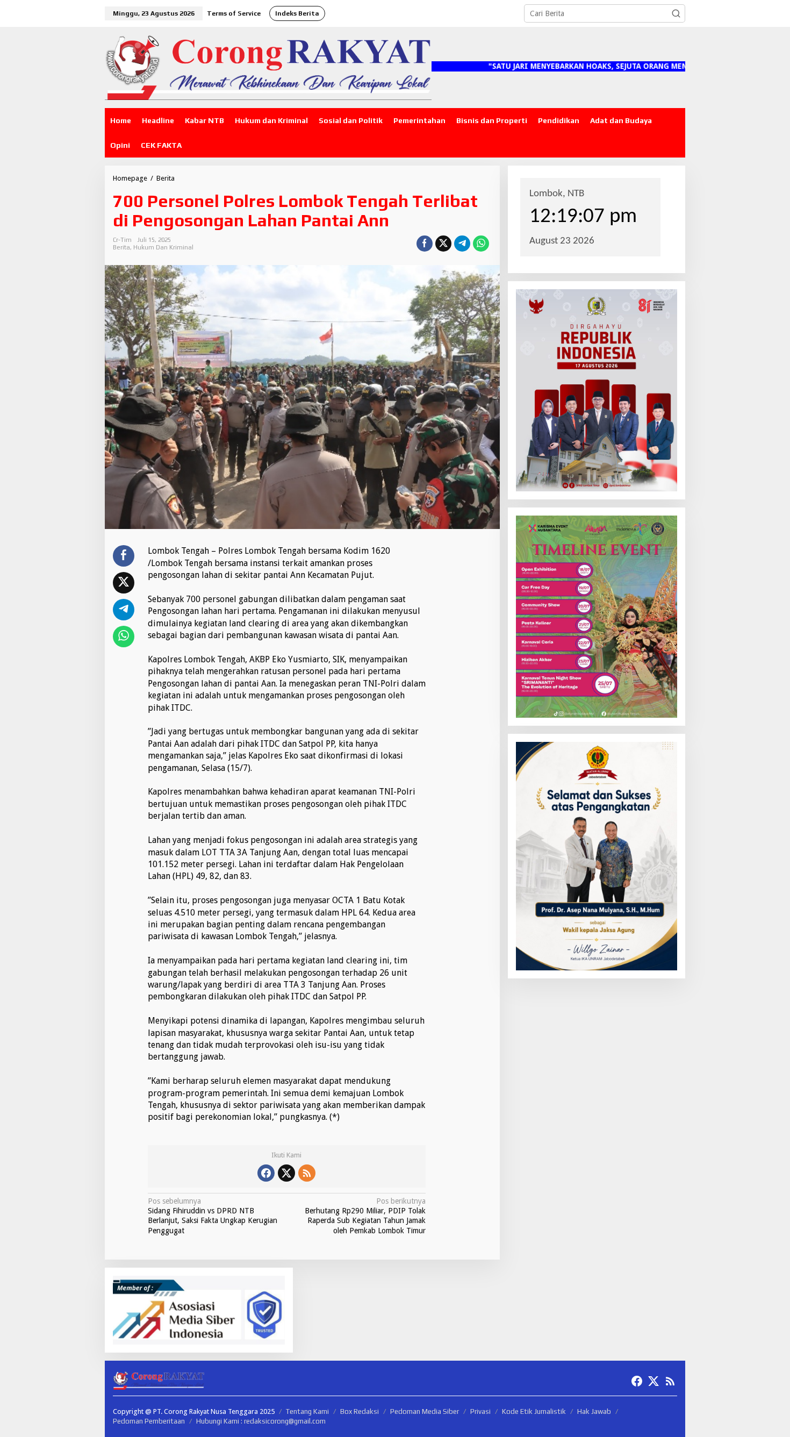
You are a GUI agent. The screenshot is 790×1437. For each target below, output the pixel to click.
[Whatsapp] (481, 243)
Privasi (480, 1411)
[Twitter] (286, 1173)
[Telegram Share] (462, 243)
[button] (676, 13)
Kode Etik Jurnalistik (534, 1411)
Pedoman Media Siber (424, 1411)
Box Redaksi (359, 1411)
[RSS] (306, 1173)
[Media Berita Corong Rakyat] (268, 66)
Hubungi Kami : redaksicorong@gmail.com (261, 1421)
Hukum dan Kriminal (163, 247)
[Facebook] (266, 1173)
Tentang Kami (307, 1411)
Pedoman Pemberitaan (149, 1421)
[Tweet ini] (443, 243)
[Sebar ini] (424, 243)
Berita (121, 247)
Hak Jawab (594, 1411)
